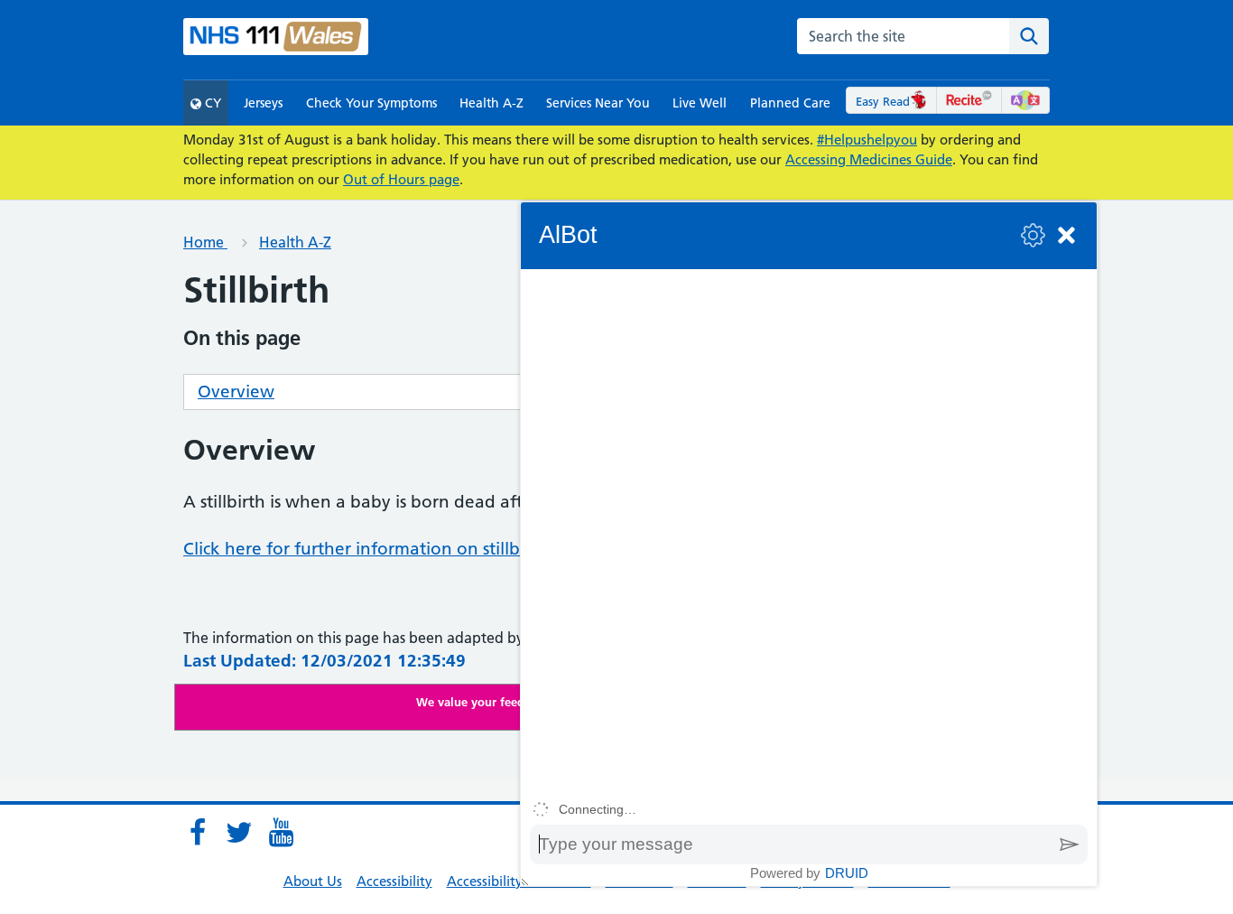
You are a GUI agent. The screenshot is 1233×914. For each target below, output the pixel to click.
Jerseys (263, 103)
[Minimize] (1066, 235)
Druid (846, 873)
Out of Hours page (401, 179)
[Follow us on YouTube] (280, 832)
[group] (809, 531)
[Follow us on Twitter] (239, 832)
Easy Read (883, 101)
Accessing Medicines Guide (868, 159)
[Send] (1070, 844)
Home (205, 242)
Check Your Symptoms (371, 103)
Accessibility (394, 881)
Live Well (699, 103)
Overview (236, 391)
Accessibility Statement (519, 881)
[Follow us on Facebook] (197, 832)
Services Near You (598, 103)
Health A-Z (491, 103)
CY (211, 103)
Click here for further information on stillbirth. (367, 548)
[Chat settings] (1033, 235)
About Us (312, 881)
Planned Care (790, 103)
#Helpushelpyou (867, 139)
